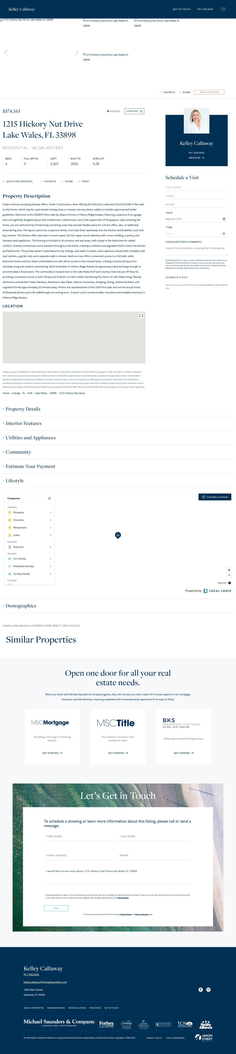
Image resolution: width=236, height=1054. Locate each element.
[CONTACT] (209, 92)
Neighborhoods (56, 1008)
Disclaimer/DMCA (175, 1038)
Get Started (51, 753)
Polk (30, 393)
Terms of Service (221, 285)
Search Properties (34, 1008)
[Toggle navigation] (223, 9)
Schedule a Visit (182, 177)
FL (24, 393)
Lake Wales (41, 393)
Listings (16, 393)
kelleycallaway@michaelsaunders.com (45, 982)
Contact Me (196, 157)
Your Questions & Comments (184, 241)
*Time (169, 227)
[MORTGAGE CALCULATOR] (19, 181)
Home (6, 393)
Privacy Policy (204, 268)
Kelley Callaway (22, 9)
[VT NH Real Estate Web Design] (203, 1038)
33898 (53, 393)
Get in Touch (182, 9)
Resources (95, 1008)
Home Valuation (77, 1008)
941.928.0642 (205, 9)
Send (56, 908)
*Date (169, 212)
